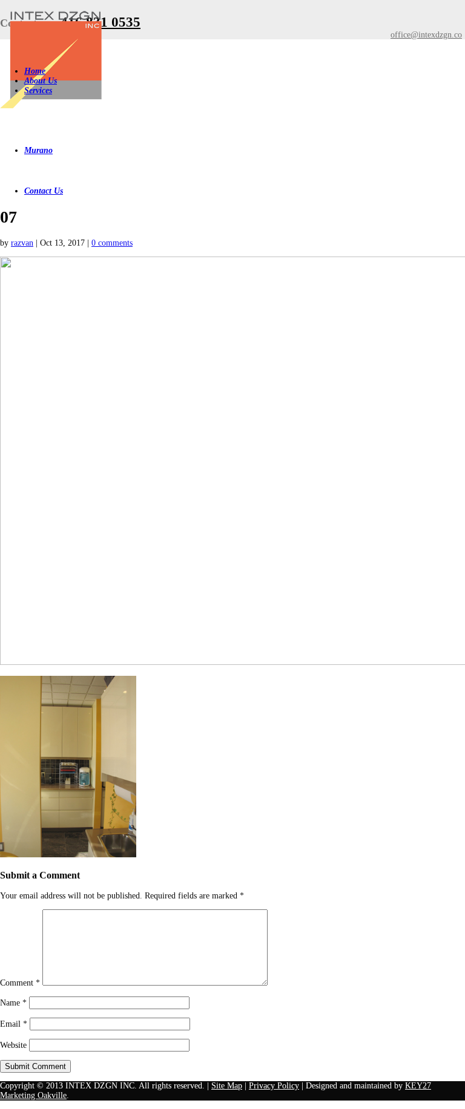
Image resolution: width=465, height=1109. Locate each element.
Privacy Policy (274, 1085)
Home (34, 71)
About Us (40, 80)
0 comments (112, 242)
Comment (20, 982)
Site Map (226, 1085)
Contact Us (43, 190)
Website (13, 1045)
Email (13, 1024)
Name (13, 1002)
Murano (38, 150)
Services (38, 90)
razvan (22, 242)
